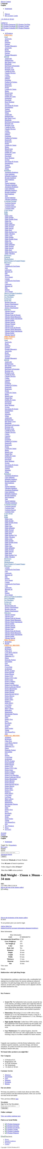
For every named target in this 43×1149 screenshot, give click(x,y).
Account (3, 833)
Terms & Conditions (10, 1141)
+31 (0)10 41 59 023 (7, 19)
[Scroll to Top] (6, 1136)
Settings (3, 835)
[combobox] (10, 853)
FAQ (6, 1078)
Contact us (4, 23)
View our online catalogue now (11, 1116)
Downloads (8, 1076)
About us (8, 1075)
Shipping (7, 1080)
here (17, 1099)
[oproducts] (12, 845)
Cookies (7, 1144)
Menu (2, 30)
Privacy (7, 1139)
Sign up (7, 14)
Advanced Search (6, 854)
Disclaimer (8, 1142)
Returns (7, 1084)
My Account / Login (11, 16)
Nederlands (8, 9)
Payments (8, 1082)
